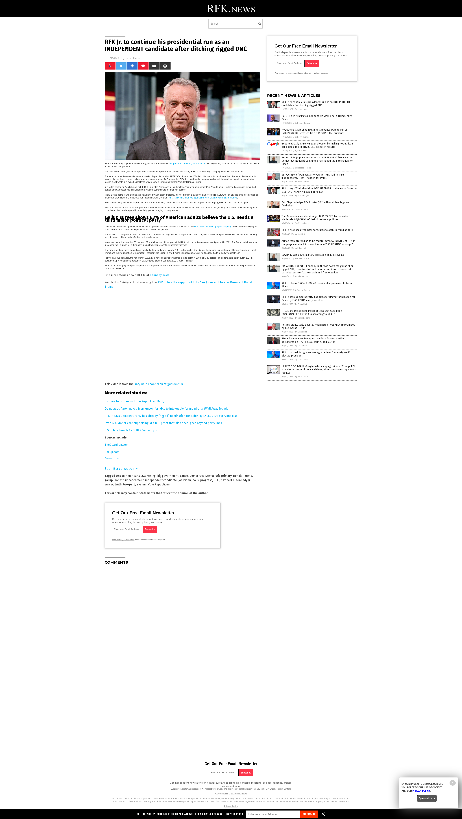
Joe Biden (184, 480)
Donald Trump (242, 475)
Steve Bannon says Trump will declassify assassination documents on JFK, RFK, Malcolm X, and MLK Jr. (313, 340)
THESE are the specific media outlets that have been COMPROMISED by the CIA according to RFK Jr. (312, 312)
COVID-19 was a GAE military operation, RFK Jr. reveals (313, 254)
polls (195, 480)
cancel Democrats (192, 475)
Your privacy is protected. (123, 540)
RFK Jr (217, 480)
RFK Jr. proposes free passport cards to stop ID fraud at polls (318, 230)
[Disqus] (182, 612)
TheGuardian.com (116, 444)
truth (118, 484)
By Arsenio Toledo (303, 168)
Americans (133, 475)
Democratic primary (218, 475)
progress (206, 480)
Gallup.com (112, 452)
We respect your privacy (212, 789)
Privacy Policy (231, 806)
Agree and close (427, 798)
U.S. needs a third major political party (212, 226)
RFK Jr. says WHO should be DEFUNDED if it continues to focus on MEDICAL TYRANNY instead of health (319, 190)
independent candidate (161, 480)
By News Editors (302, 259)
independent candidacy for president (187, 163)
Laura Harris (132, 58)
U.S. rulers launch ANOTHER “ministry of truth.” (136, 430)
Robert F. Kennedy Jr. (237, 480)
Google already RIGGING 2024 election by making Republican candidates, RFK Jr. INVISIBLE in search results (317, 145)
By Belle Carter (302, 182)
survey (109, 484)
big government (167, 475)
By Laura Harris (301, 109)
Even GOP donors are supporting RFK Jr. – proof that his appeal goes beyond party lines (163, 423)
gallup (109, 480)
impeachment (134, 480)
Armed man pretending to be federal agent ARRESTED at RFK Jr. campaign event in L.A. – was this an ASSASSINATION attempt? (318, 242)
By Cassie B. (300, 234)
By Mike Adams (301, 223)
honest (119, 480)
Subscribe (309, 814)
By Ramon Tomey (302, 123)
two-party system (135, 484)
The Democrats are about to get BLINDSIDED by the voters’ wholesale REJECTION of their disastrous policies (316, 218)
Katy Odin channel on (158, 384)
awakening (148, 475)
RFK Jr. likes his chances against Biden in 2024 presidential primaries (203, 197)
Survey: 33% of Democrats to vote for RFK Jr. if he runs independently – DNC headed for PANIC (313, 176)
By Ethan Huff (300, 151)
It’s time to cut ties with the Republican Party (134, 401)
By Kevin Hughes (302, 137)
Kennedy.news (159, 275)
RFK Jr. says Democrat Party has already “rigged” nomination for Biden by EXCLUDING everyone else (171, 416)
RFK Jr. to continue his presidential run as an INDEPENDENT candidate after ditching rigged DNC (316, 104)
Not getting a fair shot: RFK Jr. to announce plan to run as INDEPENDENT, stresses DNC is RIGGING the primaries (314, 131)
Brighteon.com (112, 458)
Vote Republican (159, 484)
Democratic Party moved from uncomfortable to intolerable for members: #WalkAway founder (167, 408)
